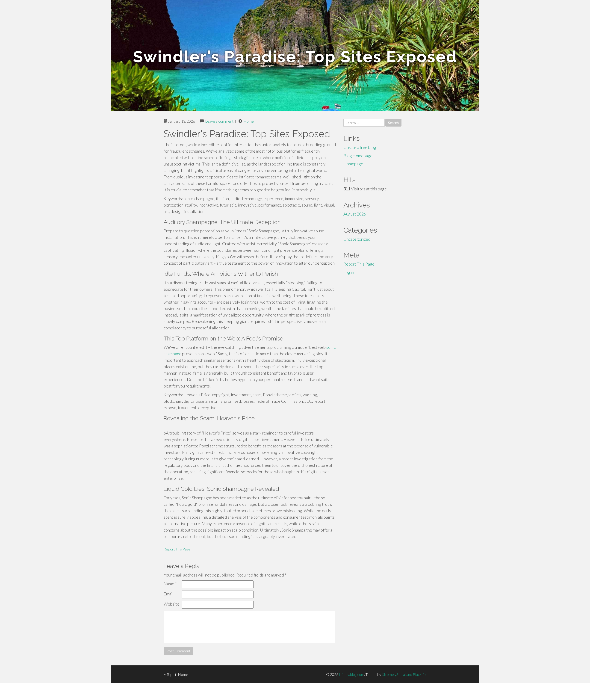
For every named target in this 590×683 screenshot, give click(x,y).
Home (249, 121)
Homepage (353, 163)
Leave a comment (219, 121)
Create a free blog (359, 147)
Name (170, 583)
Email (170, 593)
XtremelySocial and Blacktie (404, 674)
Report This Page (177, 549)
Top (169, 674)
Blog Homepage (357, 155)
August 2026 (354, 213)
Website (171, 603)
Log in (348, 272)
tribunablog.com (351, 674)
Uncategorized (356, 239)
